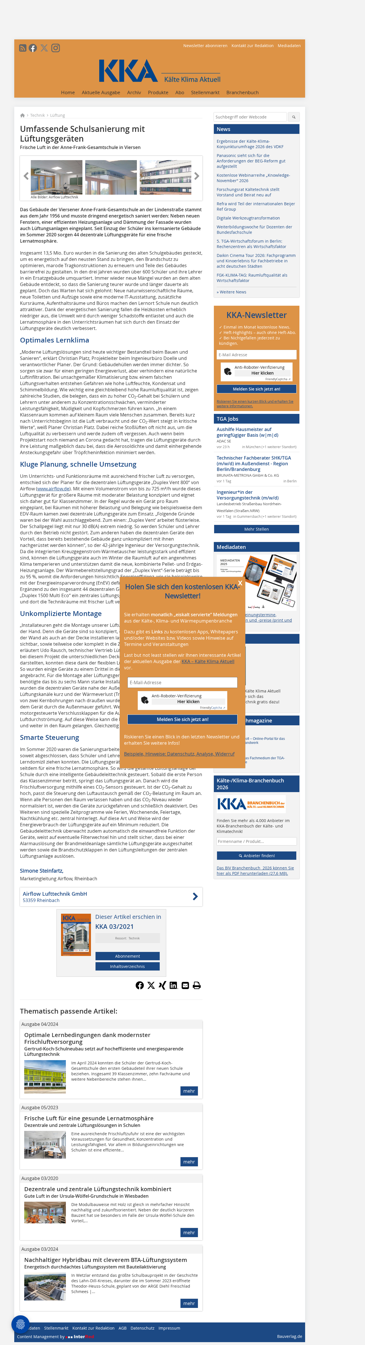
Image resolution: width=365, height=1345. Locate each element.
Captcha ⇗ (212, 708)
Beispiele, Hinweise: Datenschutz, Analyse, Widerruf (179, 754)
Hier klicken (188, 701)
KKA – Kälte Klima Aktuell (208, 661)
